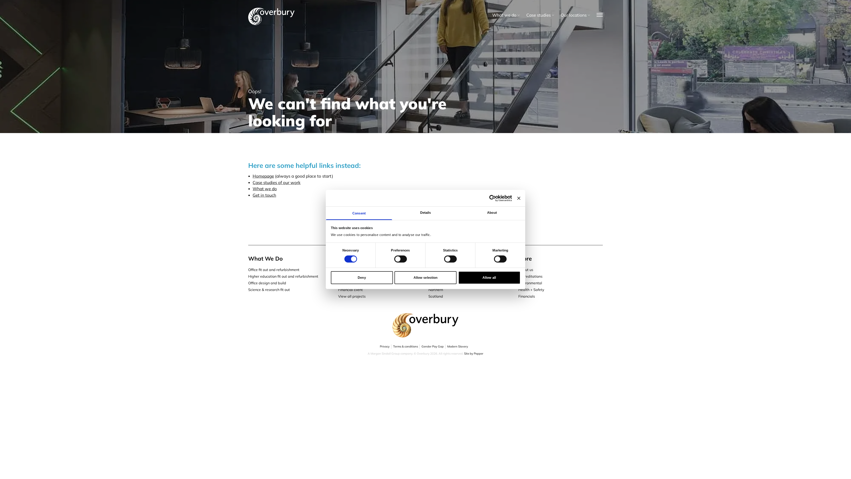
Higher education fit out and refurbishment (283, 276)
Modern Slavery (457, 346)
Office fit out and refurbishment (273, 269)
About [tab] (492, 212)
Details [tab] (425, 212)
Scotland (435, 296)
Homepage (263, 176)
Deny (362, 277)
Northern (435, 289)
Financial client (350, 289)
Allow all (489, 277)
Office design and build (267, 283)
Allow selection (426, 277)
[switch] (400, 259)
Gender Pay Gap (433, 346)
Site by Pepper (473, 353)
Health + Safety (531, 289)
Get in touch (264, 195)
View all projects (352, 296)
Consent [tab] (359, 213)
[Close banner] (518, 198)
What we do (265, 188)
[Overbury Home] (271, 8)
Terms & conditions (405, 346)
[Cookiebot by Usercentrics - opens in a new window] (492, 198)
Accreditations (530, 276)
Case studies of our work (277, 182)
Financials (526, 296)
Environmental (530, 283)
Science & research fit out (269, 289)
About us (525, 269)
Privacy (385, 346)
